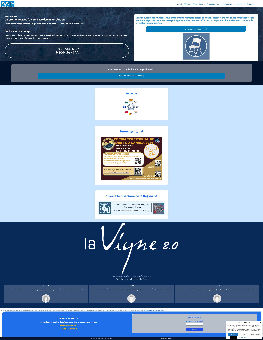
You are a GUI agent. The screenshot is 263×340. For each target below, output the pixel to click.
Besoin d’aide (198, 4)
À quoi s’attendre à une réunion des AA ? (156, 310)
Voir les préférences (255, 334)
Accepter (233, 334)
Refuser (244, 334)
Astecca (131, 93)
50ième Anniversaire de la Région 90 (131, 196)
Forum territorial (131, 131)
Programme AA (213, 4)
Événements (227, 4)
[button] (260, 322)
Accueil (179, 4)
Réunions (187, 4)
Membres (239, 4)
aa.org (145, 310)
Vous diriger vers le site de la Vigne (131, 279)
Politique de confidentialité (244, 337)
